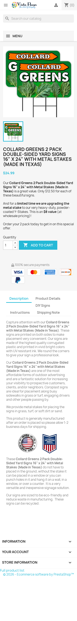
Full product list (12, 570)
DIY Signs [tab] (43, 305)
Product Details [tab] (48, 298)
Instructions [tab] (20, 312)
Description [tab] (18, 298)
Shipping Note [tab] (48, 312)
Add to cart (38, 245)
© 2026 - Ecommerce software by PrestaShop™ (38, 574)
